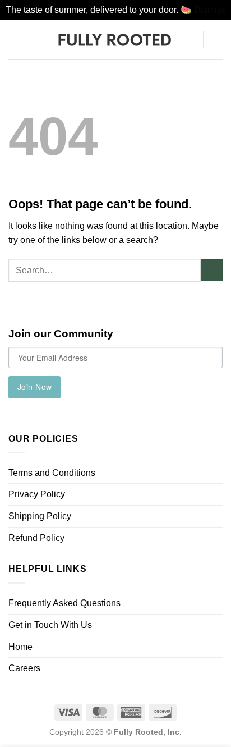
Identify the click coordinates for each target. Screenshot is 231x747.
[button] (15, 39)
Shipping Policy (39, 516)
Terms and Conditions (51, 473)
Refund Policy (36, 538)
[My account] (189, 40)
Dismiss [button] (210, 10)
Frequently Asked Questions (64, 603)
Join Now (34, 386)
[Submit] (212, 270)
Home (20, 647)
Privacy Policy (36, 494)
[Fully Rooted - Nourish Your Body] (115, 39)
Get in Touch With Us (50, 625)
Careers (24, 668)
